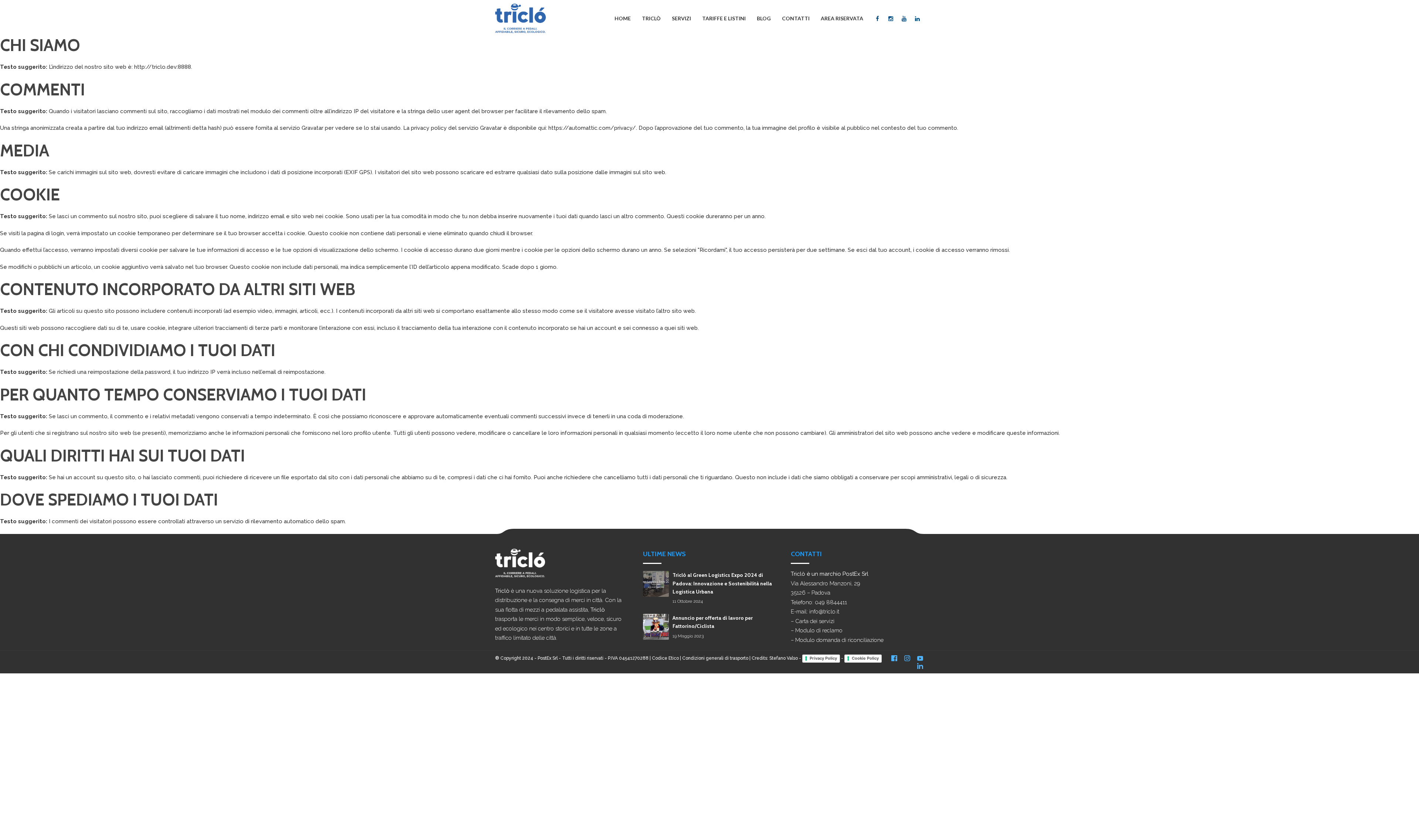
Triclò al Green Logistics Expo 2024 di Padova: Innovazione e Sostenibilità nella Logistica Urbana (722, 583)
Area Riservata (842, 18)
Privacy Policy (823, 658)
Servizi (681, 18)
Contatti (796, 18)
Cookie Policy (865, 658)
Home (623, 18)
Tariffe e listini (724, 18)
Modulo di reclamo (819, 630)
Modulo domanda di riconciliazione (839, 640)
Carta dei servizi (814, 621)
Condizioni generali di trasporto (715, 658)
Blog (764, 18)
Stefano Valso (783, 658)
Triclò (651, 18)
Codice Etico (665, 658)
